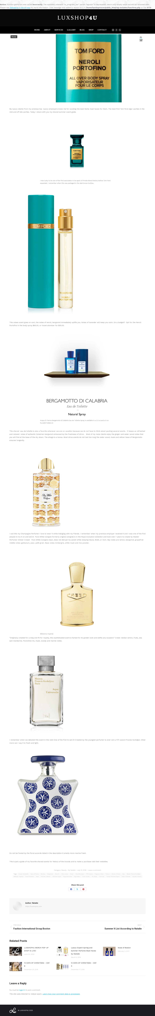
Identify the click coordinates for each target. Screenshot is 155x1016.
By (72, 870)
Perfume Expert (57, 876)
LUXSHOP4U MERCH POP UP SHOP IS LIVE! (36, 949)
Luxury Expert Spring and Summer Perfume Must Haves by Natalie (83, 951)
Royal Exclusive (67, 876)
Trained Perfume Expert (113, 876)
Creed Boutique (79, 874)
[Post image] (15, 951)
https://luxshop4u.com (33, 906)
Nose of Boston (124, 948)
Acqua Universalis (23, 874)
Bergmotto (50, 874)
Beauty (14, 37)
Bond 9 (57, 874)
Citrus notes (64, 874)
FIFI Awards (89, 874)
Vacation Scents (136, 876)
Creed (71, 874)
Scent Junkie (86, 876)
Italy (123, 874)
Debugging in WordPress (20, 8)
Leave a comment (94, 870)
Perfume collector (45, 876)
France (107, 874)
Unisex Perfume (126, 876)
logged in (22, 990)
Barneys (43, 874)
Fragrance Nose (99, 874)
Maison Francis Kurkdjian (134, 874)
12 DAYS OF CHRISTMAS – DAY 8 (36, 964)
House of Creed (116, 874)
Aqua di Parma (35, 874)
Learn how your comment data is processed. (61, 994)
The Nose (94, 876)
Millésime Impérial (18, 876)
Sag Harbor (77, 876)
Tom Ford (101, 876)
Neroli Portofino (29, 876)
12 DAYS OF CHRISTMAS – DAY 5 (83, 964)
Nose (37, 876)
